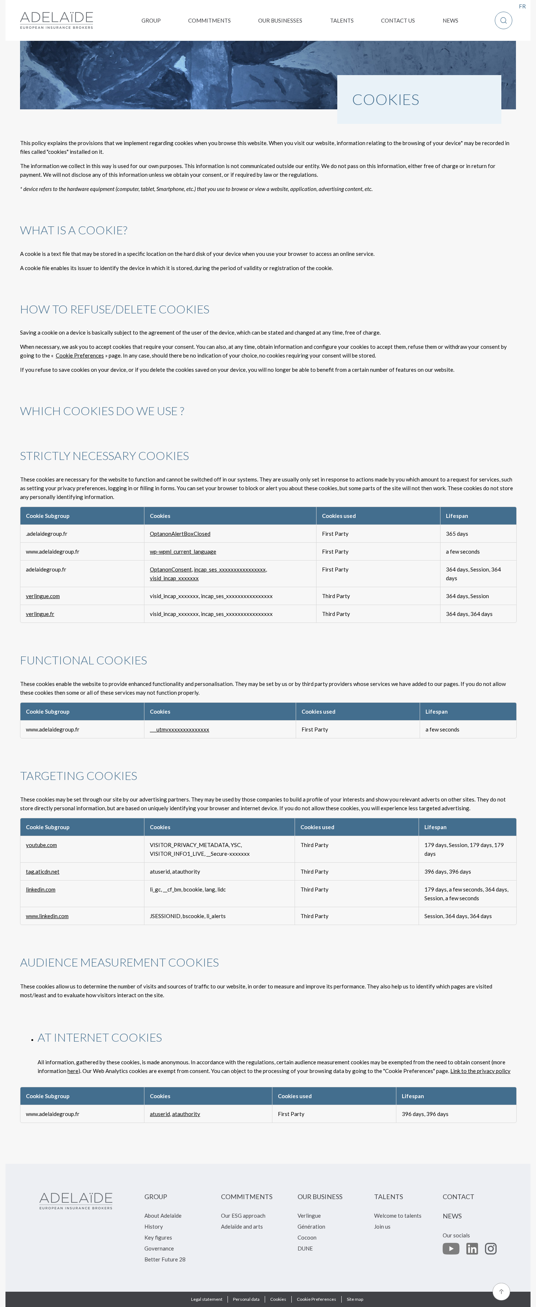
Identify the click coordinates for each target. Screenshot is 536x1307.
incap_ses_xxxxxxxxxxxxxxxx (230, 569)
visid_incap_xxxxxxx (174, 578)
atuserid (160, 1114)
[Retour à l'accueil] (56, 20)
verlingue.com (43, 596)
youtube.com (41, 845)
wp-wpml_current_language (183, 551)
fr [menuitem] (522, 6)
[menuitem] (151, 20)
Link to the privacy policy (480, 1071)
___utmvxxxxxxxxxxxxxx (179, 729)
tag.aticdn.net (42, 871)
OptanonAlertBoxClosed (180, 533)
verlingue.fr (40, 613)
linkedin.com (40, 889)
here (72, 1071)
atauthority (186, 1114)
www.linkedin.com (47, 916)
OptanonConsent (171, 569)
